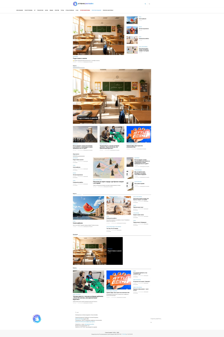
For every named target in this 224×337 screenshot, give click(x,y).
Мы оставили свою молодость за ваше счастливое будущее (140, 173)
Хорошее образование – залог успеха (141, 289)
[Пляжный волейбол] (132, 40)
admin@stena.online (89, 324)
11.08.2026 (140, 20)
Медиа (113, 226)
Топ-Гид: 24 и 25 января (112, 228)
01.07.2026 (136, 176)
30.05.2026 (108, 297)
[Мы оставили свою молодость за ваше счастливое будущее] (130, 174)
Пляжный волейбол (144, 38)
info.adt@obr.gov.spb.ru (89, 321)
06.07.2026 (74, 150)
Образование (75, 56)
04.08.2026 (140, 30)
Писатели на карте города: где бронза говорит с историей (144, 49)
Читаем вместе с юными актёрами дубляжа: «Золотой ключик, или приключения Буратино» (109, 147)
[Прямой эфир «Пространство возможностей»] (139, 134)
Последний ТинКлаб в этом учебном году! (140, 273)
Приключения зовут (138, 207)
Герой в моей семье (138, 181)
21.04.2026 (135, 275)
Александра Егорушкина (87, 150)
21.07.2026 (140, 40)
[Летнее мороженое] (132, 30)
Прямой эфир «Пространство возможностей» (135, 146)
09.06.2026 (101, 150)
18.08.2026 (74, 161)
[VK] (149, 3)
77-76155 (124, 334)
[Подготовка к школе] (98, 35)
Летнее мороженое (144, 28)
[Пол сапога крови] (130, 185)
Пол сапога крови (139, 183)
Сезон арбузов (142, 18)
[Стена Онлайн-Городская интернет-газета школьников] (83, 3)
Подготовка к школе (80, 58)
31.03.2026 (135, 216)
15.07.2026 (140, 52)
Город (140, 36)
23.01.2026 (108, 230)
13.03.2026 (135, 283)
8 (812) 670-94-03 (79, 318)
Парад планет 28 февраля (139, 222)
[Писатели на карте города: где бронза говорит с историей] (132, 50)
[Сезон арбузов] (132, 20)
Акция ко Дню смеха (138, 214)
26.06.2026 (136, 185)
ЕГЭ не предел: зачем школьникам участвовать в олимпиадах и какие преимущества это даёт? (83, 147)
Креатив (110, 226)
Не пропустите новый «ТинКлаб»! (141, 281)
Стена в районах (144, 46)
